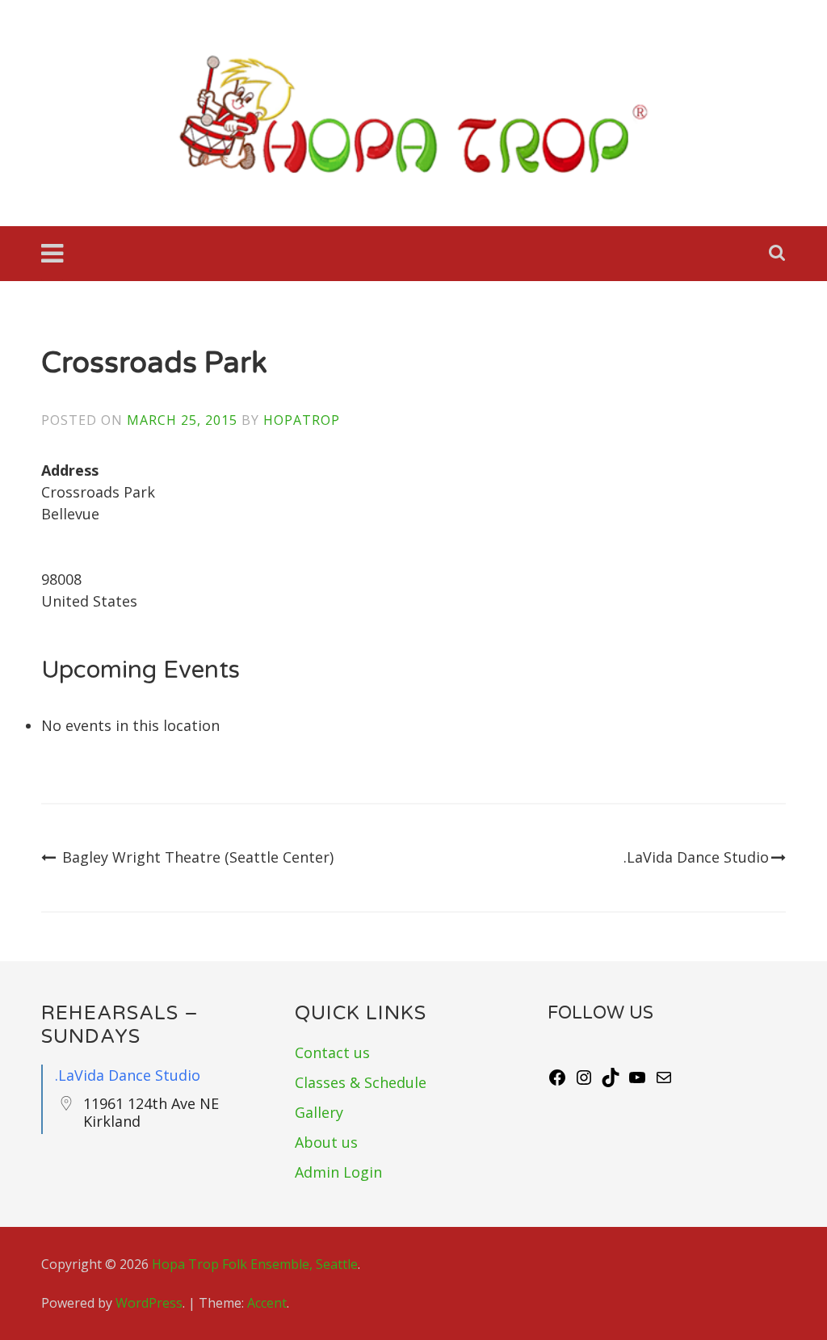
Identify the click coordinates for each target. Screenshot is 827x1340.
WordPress (149, 1303)
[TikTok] (610, 1081)
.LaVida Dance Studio (696, 857)
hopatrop (301, 420)
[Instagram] (584, 1081)
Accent (267, 1303)
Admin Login (338, 1172)
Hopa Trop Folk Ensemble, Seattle (255, 1264)
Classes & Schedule (360, 1082)
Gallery (319, 1112)
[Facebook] (557, 1081)
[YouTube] (637, 1081)
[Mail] (664, 1081)
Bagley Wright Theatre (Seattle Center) (198, 857)
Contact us (332, 1052)
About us (326, 1142)
